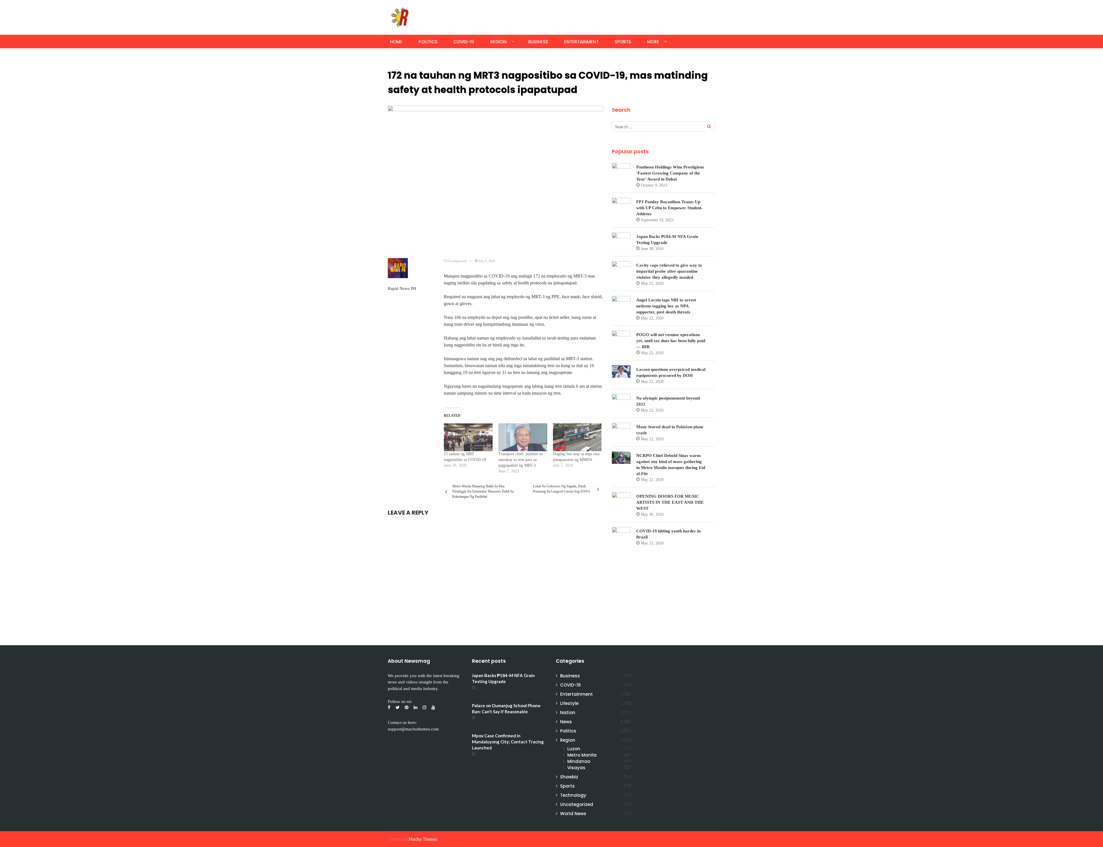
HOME (396, 42)
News (566, 722)
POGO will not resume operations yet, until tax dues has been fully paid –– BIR (670, 340)
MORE (653, 42)
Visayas (576, 768)
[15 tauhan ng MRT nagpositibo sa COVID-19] (468, 437)
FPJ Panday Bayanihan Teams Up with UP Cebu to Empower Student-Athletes (669, 207)
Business (538, 42)
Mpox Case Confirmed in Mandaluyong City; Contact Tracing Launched (508, 741)
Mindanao (578, 761)
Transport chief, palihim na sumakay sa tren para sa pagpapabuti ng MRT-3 (520, 460)
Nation (567, 713)
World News (573, 814)
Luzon (573, 749)
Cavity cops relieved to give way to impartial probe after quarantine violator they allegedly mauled (669, 271)
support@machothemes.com (413, 729)
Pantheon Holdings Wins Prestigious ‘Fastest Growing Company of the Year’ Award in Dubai (670, 173)
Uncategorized (457, 261)
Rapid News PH (402, 288)
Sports (623, 42)
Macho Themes (422, 839)
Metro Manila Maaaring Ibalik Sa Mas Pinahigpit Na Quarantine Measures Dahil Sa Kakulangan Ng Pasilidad (483, 491)
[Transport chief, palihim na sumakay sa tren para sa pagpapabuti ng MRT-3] (522, 437)
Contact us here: (402, 722)
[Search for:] (663, 126)
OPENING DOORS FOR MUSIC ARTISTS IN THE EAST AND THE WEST (670, 502)
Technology (573, 795)
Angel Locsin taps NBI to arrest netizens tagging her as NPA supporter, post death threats (666, 306)
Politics (428, 42)
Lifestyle (569, 703)
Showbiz (569, 777)
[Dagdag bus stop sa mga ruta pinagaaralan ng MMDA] (577, 437)
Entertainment (581, 42)
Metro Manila (582, 755)
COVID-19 (464, 42)
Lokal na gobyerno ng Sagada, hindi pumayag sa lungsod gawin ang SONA (561, 488)
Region (498, 42)
